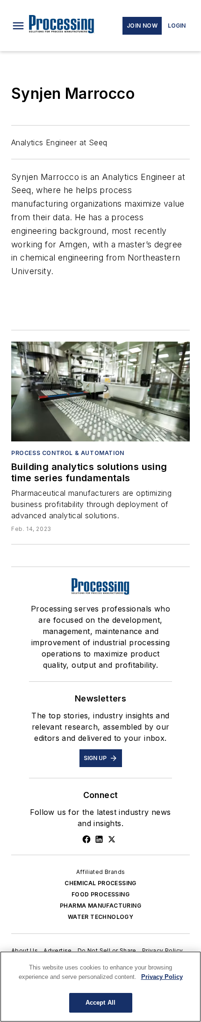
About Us (24, 950)
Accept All (100, 1002)
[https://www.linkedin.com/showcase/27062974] (99, 839)
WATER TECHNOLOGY (100, 916)
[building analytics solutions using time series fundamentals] (100, 391)
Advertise (57, 950)
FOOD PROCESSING (100, 894)
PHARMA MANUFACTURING (100, 905)
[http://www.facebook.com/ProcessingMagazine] (86, 839)
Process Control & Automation (67, 452)
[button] (18, 26)
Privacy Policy (162, 950)
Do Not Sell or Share (107, 950)
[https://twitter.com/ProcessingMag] (111, 839)
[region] (100, 986)
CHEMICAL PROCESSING (100, 883)
